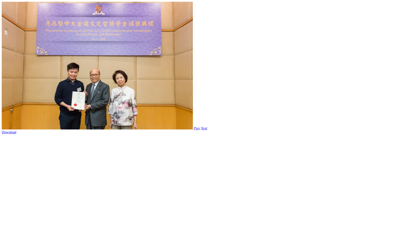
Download (9, 132)
